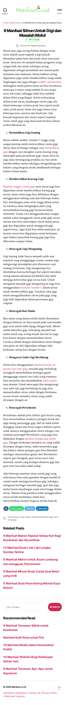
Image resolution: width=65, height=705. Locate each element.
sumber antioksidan (49, 82)
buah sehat (25, 517)
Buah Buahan (15, 23)
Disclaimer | (22, 693)
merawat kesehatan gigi (42, 517)
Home (6, 23)
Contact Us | (35, 693)
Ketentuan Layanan (14, 696)
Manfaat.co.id (19, 687)
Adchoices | (9, 693)
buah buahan (14, 517)
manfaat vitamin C (31, 287)
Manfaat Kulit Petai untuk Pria (23, 637)
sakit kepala (50, 380)
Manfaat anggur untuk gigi (19, 186)
